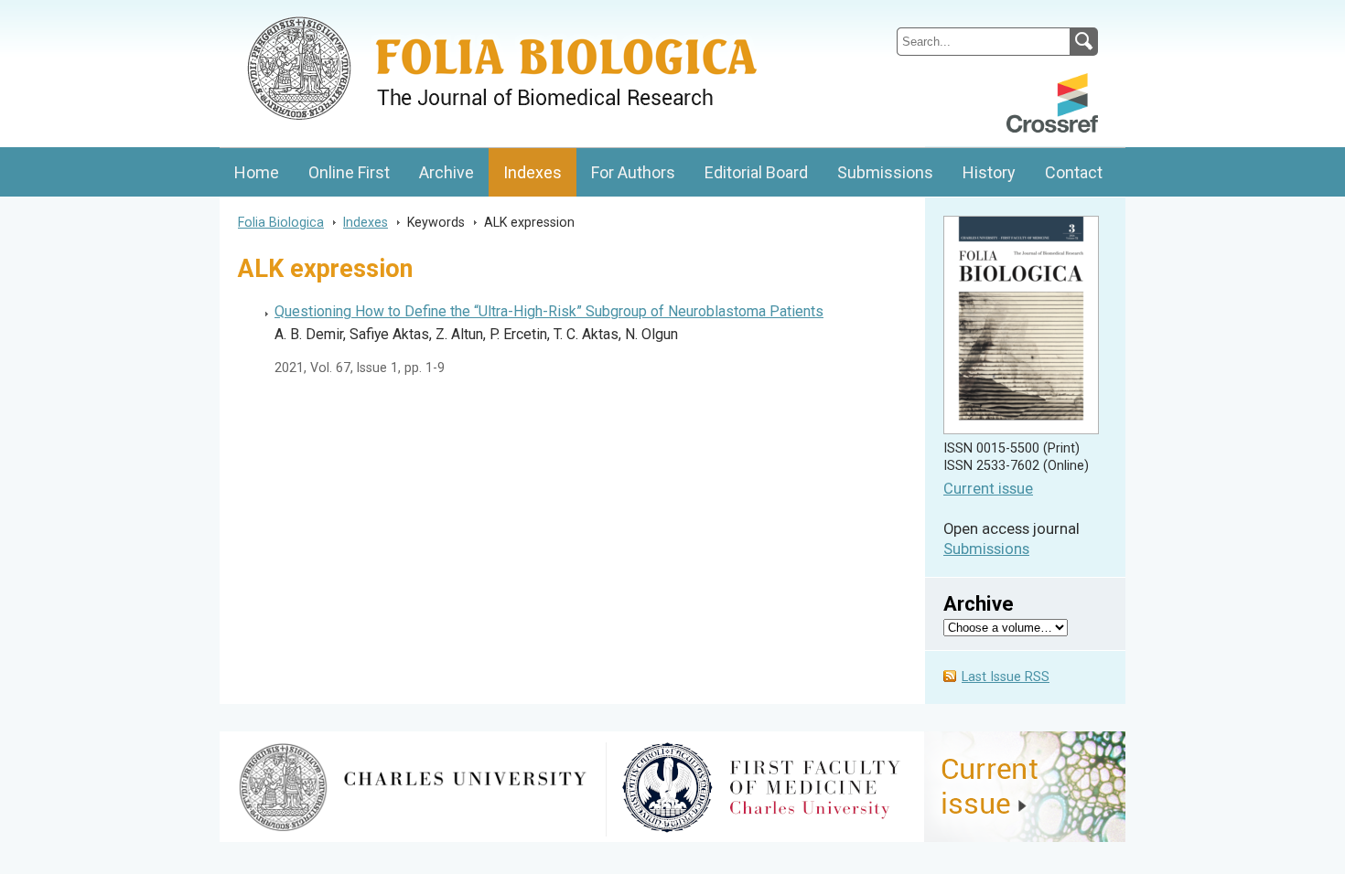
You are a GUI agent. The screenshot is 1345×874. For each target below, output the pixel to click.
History (989, 172)
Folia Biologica (281, 222)
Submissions (885, 172)
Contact (1074, 172)
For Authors (633, 172)
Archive (446, 172)
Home (256, 172)
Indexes (532, 172)
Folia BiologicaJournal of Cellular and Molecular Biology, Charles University (413, 15)
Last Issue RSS (1005, 677)
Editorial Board (756, 172)
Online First (349, 172)
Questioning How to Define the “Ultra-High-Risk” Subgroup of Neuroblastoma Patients (548, 311)
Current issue (988, 488)
